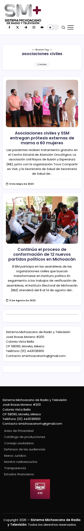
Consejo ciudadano (19, 443)
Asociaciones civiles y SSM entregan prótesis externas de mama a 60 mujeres (42, 138)
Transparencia (15, 468)
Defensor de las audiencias (24, 449)
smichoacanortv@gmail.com (44, 356)
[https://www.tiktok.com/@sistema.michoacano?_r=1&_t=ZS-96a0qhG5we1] (25, 27)
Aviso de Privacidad (18, 431)
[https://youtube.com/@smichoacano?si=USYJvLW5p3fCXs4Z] (42, 27)
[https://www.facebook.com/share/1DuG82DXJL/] (9, 27)
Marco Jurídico (15, 455)
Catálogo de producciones (24, 437)
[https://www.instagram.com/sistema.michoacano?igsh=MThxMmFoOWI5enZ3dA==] (34, 27)
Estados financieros (19, 474)
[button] (53, 27)
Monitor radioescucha (20, 462)
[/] (17, 27)
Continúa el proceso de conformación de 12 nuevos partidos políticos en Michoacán (42, 254)
